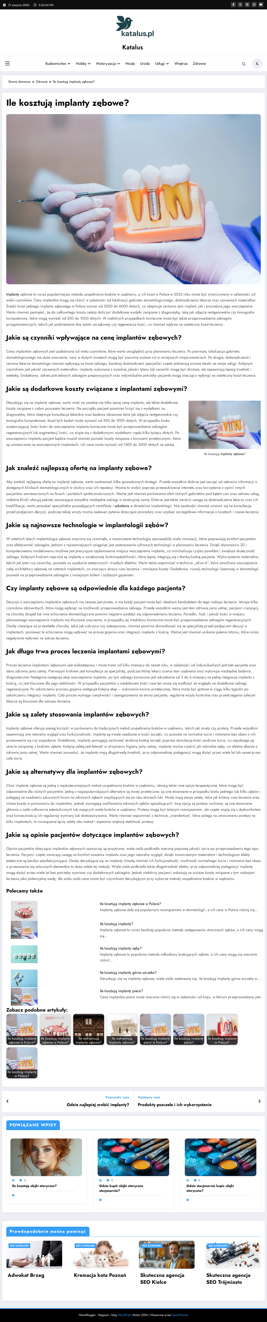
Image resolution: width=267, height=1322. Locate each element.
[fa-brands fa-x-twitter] (240, 4)
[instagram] (254, 4)
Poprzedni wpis (117, 1097)
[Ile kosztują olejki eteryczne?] (46, 1157)
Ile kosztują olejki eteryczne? (34, 1186)
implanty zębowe (232, 453)
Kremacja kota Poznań (100, 1275)
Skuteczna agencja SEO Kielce (162, 1279)
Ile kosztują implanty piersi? (121, 991)
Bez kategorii (19, 1246)
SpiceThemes (180, 1315)
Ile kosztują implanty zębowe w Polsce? (130, 903)
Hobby (81, 63)
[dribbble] (247, 4)
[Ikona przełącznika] (7, 64)
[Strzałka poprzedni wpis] (7, 1101)
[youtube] (260, 4)
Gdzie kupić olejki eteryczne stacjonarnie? (121, 1188)
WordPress (125, 1315)
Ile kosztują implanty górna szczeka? (128, 972)
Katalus (132, 47)
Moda (130, 63)
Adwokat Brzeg (26, 1275)
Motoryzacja (106, 63)
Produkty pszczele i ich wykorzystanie (175, 1105)
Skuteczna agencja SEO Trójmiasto (228, 1279)
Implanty (12, 294)
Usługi (160, 63)
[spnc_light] (257, 63)
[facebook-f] (233, 4)
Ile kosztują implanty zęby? (121, 948)
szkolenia (122, 506)
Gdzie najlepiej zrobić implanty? (98, 1105)
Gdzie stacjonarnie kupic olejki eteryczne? (210, 1188)
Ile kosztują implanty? (116, 924)
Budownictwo (55, 63)
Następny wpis (149, 1097)
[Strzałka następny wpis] (259, 1101)
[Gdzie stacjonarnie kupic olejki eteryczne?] (220, 1157)
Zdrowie (199, 63)
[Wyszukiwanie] (244, 64)
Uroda (145, 63)
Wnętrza (181, 63)
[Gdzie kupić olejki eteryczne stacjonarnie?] (133, 1157)
